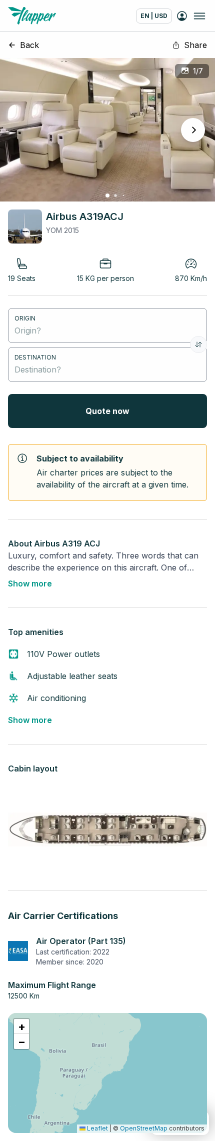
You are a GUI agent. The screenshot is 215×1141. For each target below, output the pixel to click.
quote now (108, 411)
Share (195, 45)
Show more (30, 583)
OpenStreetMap (144, 1128)
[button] (21, 1026)
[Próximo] (193, 130)
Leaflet (97, 1128)
